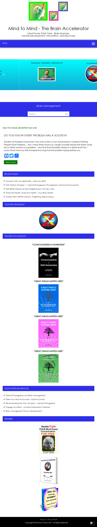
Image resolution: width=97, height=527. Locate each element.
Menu (4, 43)
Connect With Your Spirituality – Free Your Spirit (26, 181)
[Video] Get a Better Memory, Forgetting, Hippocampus (30, 197)
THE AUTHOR (52, 519)
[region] (48, 74)
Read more (11, 162)
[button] (16, 72)
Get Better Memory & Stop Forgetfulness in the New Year (30, 189)
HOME (42, 519)
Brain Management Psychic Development (24, 411)
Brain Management (48, 105)
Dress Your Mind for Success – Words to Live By (25, 399)
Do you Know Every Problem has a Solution (35, 135)
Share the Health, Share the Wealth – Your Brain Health (29, 193)
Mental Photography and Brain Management (25, 395)
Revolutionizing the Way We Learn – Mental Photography (30, 403)
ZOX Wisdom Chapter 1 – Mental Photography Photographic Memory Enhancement (42, 185)
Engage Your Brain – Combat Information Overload (28, 407)
